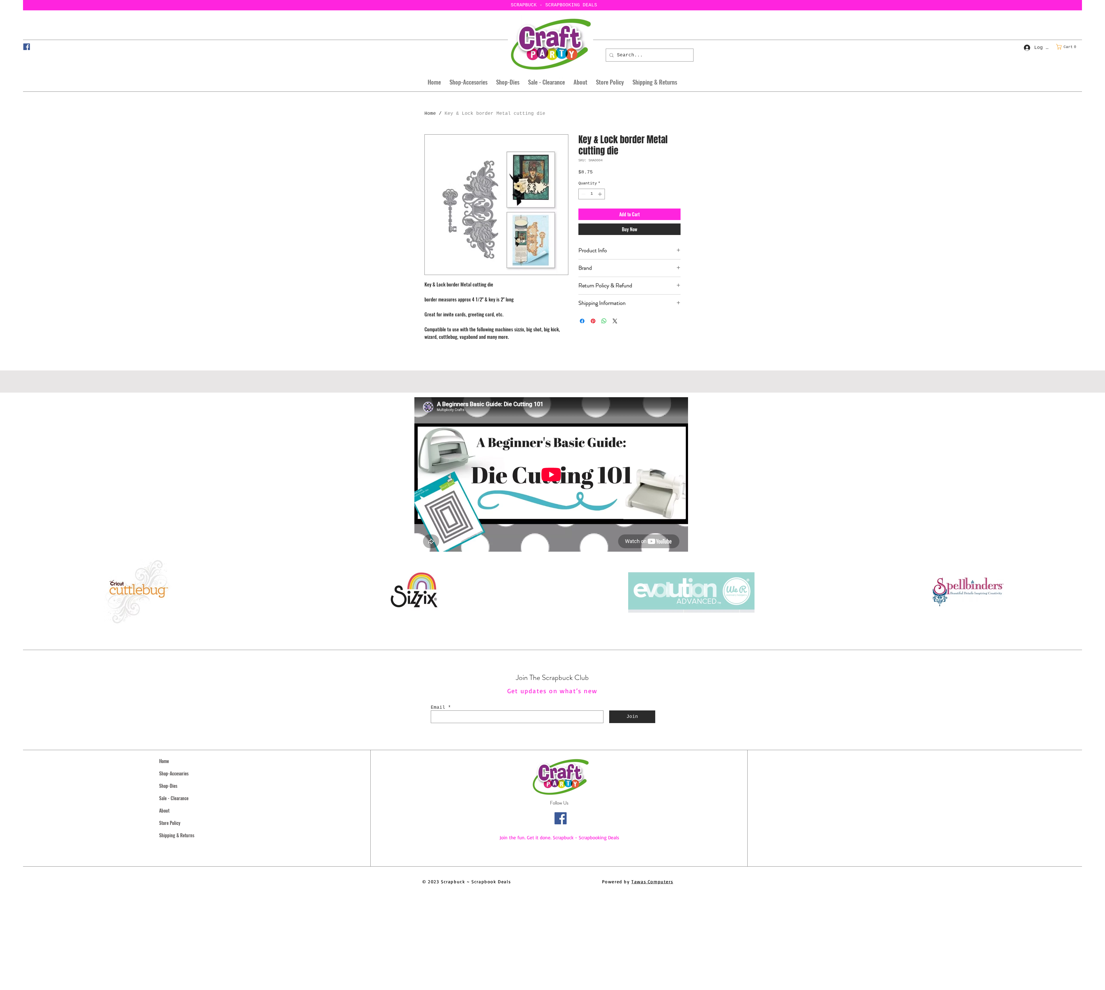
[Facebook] (26, 46)
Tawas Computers (652, 881)
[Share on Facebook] (582, 321)
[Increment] (600, 194)
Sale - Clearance (173, 798)
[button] (1068, 46)
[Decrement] (582, 194)
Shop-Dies (168, 785)
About (164, 810)
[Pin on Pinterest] (593, 321)
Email (438, 707)
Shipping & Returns (176, 835)
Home (430, 113)
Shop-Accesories (173, 773)
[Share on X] (614, 321)
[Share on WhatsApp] (604, 321)
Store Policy (169, 822)
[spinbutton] (591, 194)
